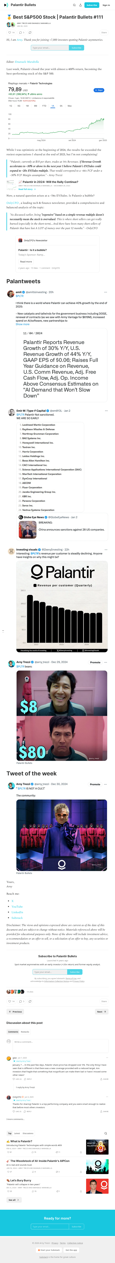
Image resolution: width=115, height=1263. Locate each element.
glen (15, 1057)
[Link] (2, 281)
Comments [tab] (13, 1032)
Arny (19, 40)
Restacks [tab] (25, 1032)
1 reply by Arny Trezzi (25, 1087)
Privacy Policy (78, 981)
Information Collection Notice (56, 981)
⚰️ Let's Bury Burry (18, 1180)
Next (99, 1011)
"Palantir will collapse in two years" (23, 1184)
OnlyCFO (12, 203)
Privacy (55, 1243)
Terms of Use (71, 978)
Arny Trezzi (22, 23)
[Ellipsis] (107, 1057)
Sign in (106, 5)
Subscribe (92, 5)
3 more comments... (15, 1119)
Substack (17, 918)
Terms (63, 1243)
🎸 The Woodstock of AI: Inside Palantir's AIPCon (38, 1161)
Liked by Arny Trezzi (23, 1061)
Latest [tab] (17, 1133)
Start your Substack (50, 1250)
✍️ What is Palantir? (19, 1141)
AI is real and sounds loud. (19, 1164)
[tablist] (18, 1032)
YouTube (17, 907)
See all (12, 1199)
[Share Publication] (80, 5)
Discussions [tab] (28, 1133)
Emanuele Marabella (41, 23)
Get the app (71, 1250)
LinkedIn (17, 912)
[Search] (74, 5)
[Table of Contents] (3, 631)
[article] (57, 1147)
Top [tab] (9, 1133)
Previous (17, 1011)
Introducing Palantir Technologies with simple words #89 (34, 1145)
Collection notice (75, 1243)
